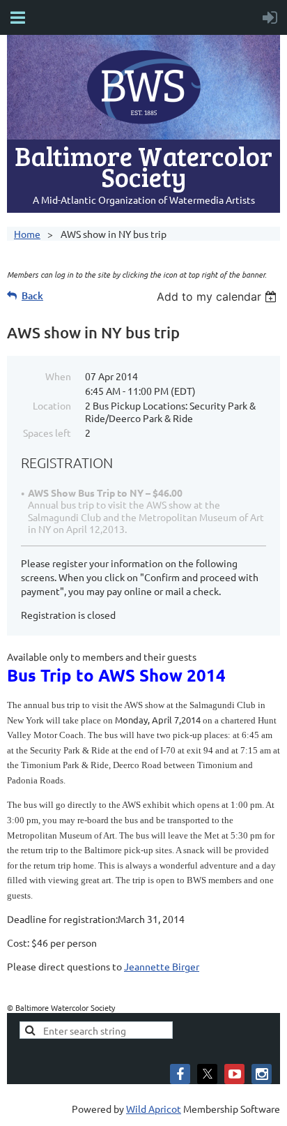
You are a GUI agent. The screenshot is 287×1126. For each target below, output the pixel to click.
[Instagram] (261, 1074)
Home (27, 233)
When (58, 376)
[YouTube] (234, 1074)
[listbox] (218, 296)
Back (32, 295)
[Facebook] (180, 1074)
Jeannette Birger (161, 966)
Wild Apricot (153, 1108)
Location (52, 405)
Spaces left (47, 432)
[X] (207, 1074)
